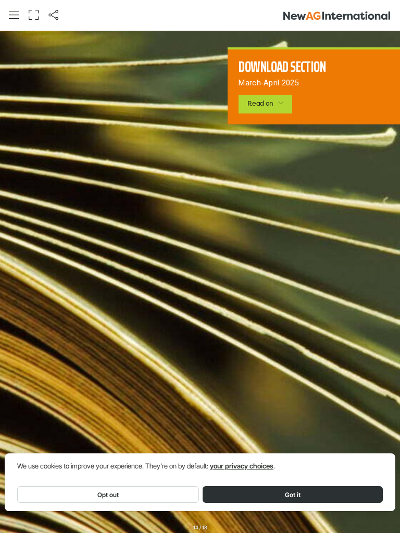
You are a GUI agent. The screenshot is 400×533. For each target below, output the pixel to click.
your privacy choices (241, 466)
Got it (293, 495)
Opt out (108, 495)
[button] (14, 15)
